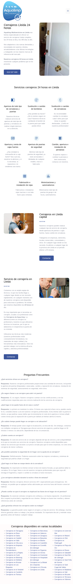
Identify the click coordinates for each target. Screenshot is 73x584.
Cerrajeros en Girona (37, 553)
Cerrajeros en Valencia (38, 533)
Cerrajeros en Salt (60, 572)
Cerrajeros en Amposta (14, 545)
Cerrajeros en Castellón (38, 543)
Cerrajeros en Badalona (62, 570)
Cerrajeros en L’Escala (38, 567)
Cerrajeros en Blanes (37, 540)
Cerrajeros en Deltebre (14, 560)
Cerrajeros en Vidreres (62, 579)
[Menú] (68, 11)
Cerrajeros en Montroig (14, 557)
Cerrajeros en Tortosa (13, 574)
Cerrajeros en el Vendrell (14, 570)
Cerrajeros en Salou (13, 536)
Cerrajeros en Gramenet (38, 555)
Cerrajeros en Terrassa (62, 577)
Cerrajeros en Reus (13, 533)
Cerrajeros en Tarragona (14, 531)
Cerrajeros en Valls (12, 540)
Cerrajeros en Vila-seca (14, 543)
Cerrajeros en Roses (61, 550)
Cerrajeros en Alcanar (13, 562)
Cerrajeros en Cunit (13, 555)
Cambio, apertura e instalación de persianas (60, 147)
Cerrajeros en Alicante (62, 574)
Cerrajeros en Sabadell (62, 553)
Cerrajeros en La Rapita (14, 553)
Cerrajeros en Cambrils (14, 572)
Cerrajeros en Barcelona (38, 531)
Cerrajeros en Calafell (13, 538)
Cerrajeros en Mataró (62, 536)
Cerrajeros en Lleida (37, 570)
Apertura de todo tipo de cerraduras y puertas (13, 109)
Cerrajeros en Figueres (38, 550)
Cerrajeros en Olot (61, 538)
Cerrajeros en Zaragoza (38, 536)
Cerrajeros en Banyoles (38, 538)
